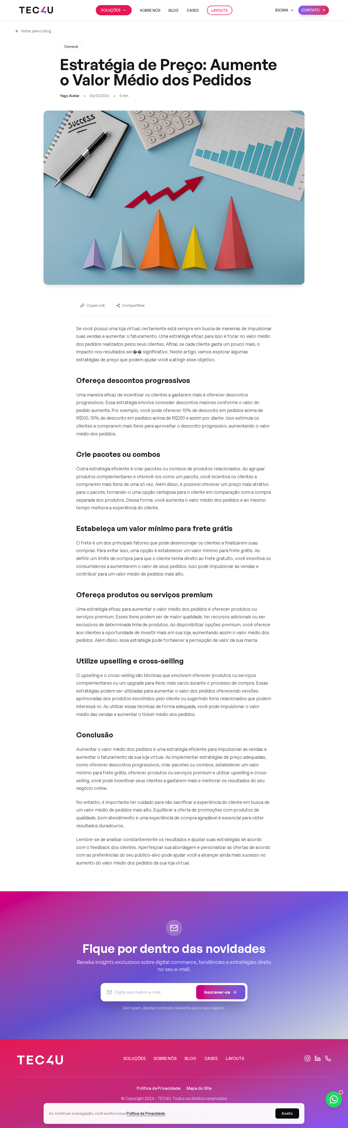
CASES (193, 10)
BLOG (174, 10)
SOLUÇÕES (111, 10)
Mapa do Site (198, 1088)
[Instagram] (307, 1058)
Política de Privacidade (158, 1088)
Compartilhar (133, 305)
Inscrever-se (217, 992)
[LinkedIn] (318, 1058)
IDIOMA (281, 10)
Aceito (287, 1113)
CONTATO (310, 10)
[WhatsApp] (328, 1058)
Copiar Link (95, 305)
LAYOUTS (219, 10)
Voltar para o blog (36, 31)
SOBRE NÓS (150, 10)
